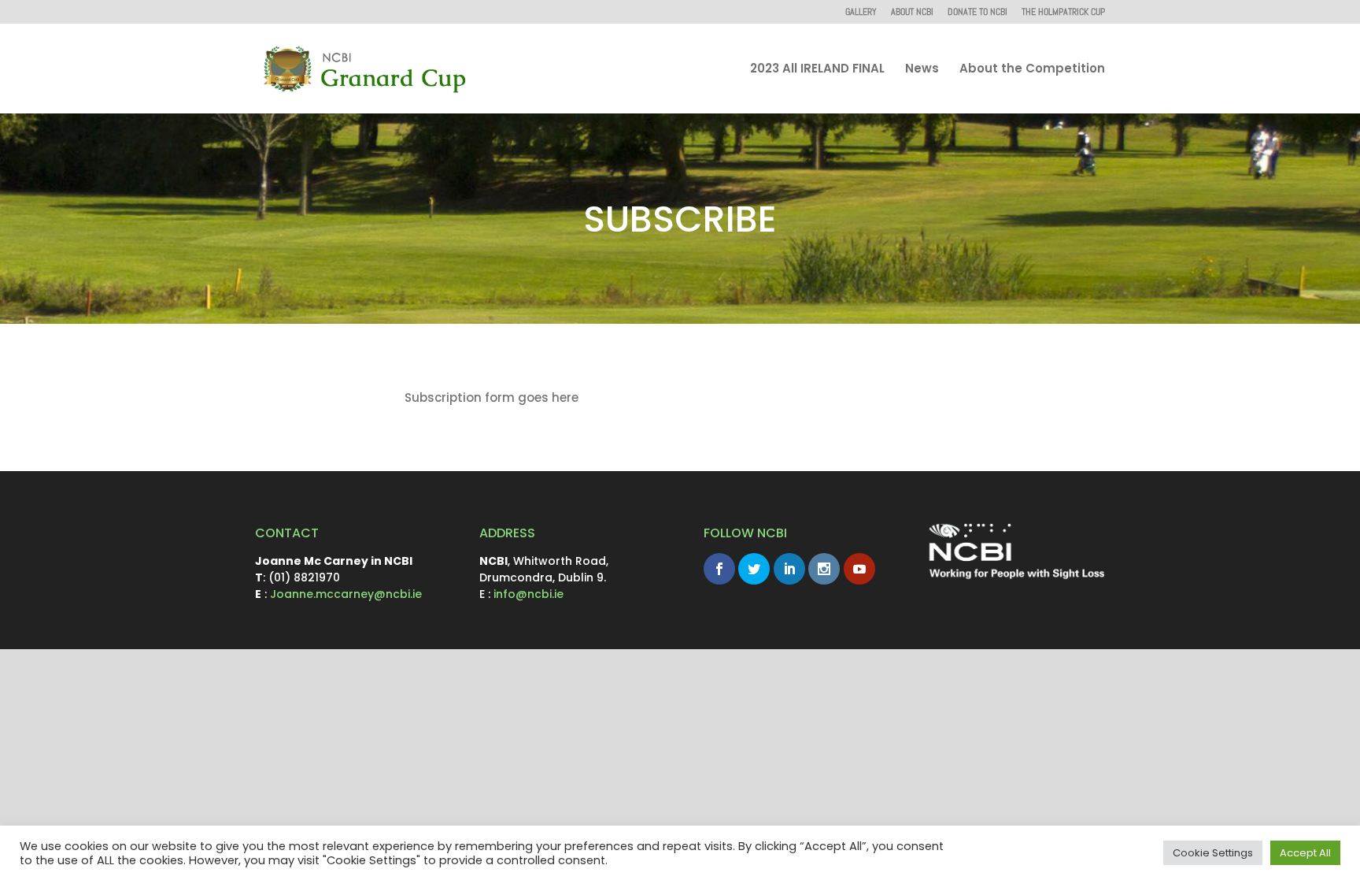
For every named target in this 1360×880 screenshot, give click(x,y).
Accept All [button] (1305, 852)
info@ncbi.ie (528, 594)
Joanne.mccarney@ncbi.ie (346, 594)
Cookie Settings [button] (1213, 852)
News (922, 69)
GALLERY (861, 12)
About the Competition (1032, 69)
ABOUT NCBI (912, 12)
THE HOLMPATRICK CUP (1063, 12)
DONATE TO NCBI (977, 12)
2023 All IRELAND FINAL (817, 69)
